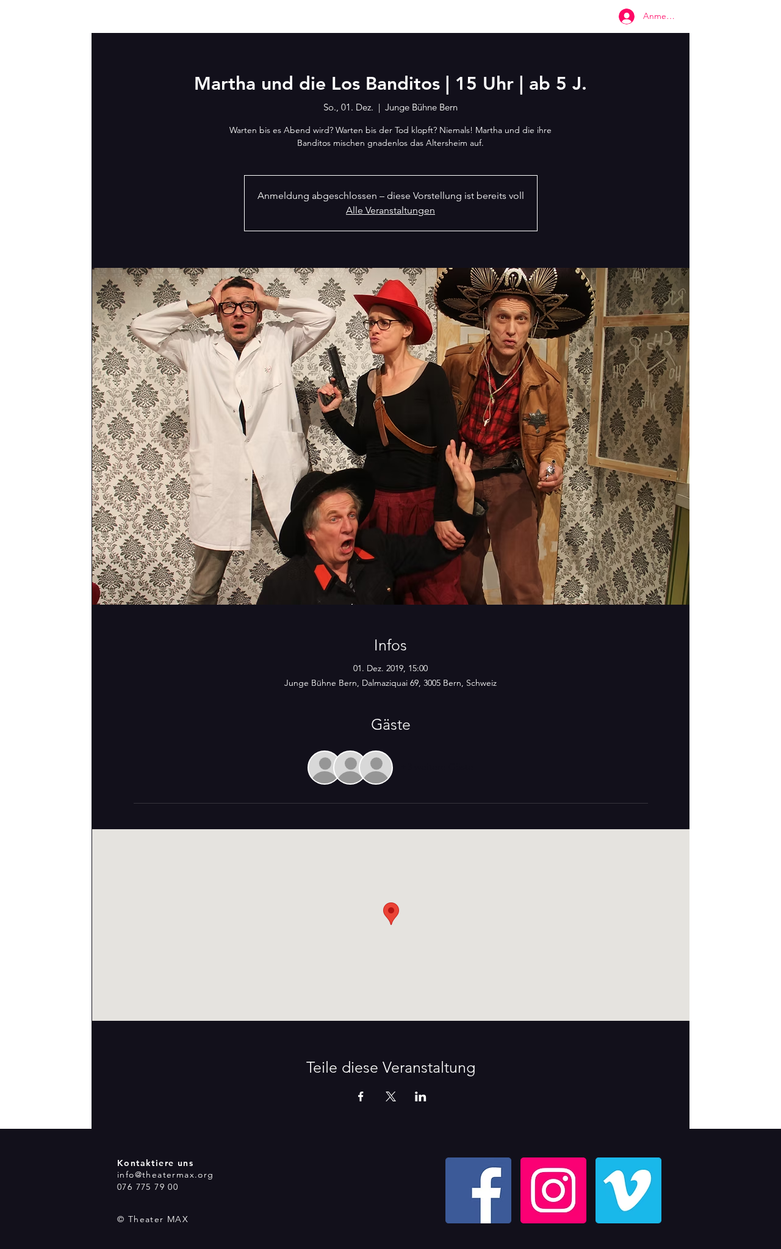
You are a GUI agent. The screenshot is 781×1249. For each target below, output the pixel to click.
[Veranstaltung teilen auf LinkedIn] (420, 1096)
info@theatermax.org (165, 1174)
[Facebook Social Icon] (478, 1190)
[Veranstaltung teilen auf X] (391, 1096)
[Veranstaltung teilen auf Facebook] (361, 1096)
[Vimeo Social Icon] (628, 1190)
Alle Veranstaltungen (390, 210)
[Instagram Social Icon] (553, 1190)
